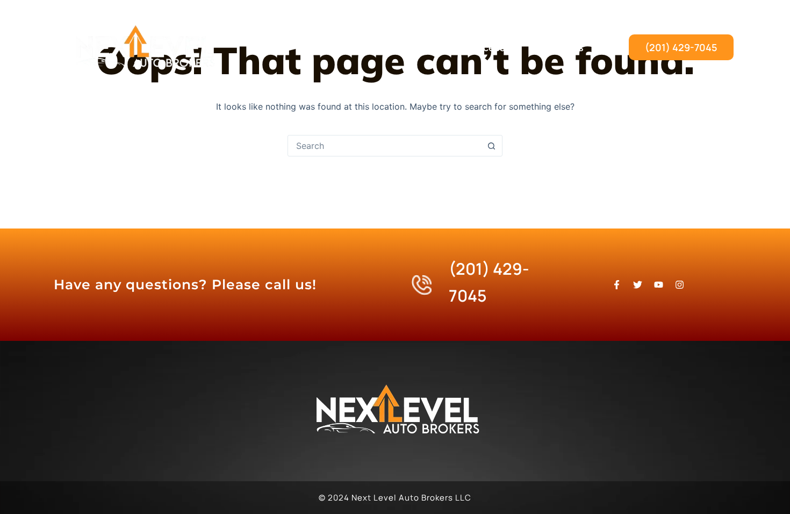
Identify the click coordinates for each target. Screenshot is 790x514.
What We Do (395, 47)
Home (327, 47)
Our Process (477, 47)
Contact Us (557, 47)
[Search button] (491, 145)
